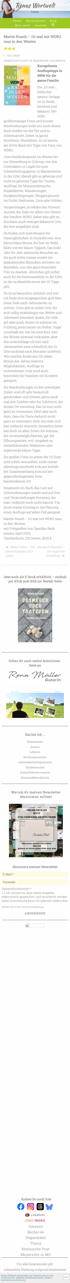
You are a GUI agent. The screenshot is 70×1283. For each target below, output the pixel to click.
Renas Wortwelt (35, 5)
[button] (53, 25)
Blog (53, 20)
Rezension (41, 60)
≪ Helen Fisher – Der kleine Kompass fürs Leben (20, 551)
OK (66, 1277)
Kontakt (41, 25)
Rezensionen (35, 20)
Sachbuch (58, 60)
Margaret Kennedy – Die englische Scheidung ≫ (51, 551)
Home (17, 20)
